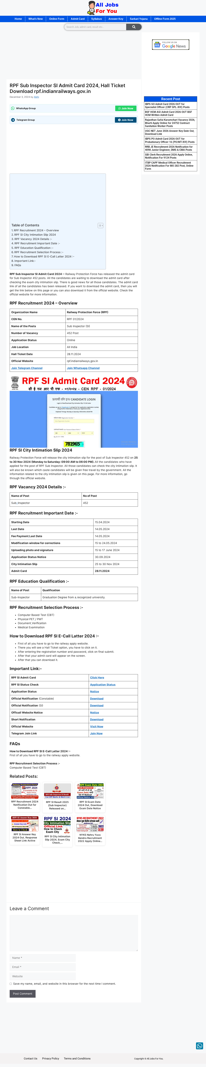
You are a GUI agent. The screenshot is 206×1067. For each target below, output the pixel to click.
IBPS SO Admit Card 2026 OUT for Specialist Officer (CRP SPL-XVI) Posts (167, 106)
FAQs (17, 265)
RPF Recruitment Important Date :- (37, 243)
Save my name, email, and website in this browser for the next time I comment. (64, 983)
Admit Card (78, 18)
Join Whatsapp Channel (83, 368)
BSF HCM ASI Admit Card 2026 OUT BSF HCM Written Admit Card (168, 113)
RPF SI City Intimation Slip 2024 (35, 234)
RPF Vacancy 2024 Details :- (33, 239)
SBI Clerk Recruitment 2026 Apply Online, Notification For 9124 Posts (169, 156)
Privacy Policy (50, 1058)
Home (18, 18)
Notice (94, 712)
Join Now (127, 108)
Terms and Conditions (77, 1058)
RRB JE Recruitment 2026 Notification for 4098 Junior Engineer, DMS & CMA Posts (169, 148)
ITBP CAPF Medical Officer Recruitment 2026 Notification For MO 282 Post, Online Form (169, 165)
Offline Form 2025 (165, 18)
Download (96, 698)
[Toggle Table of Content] (99, 225)
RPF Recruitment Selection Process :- (38, 252)
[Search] (134, 27)
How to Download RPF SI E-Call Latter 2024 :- (44, 256)
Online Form (56, 18)
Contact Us (30, 1058)
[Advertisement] (73, 55)
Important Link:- (25, 260)
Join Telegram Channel (26, 368)
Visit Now (96, 726)
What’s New (35, 18)
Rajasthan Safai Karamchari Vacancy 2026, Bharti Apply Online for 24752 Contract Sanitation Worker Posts (170, 122)
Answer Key (115, 18)
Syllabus (96, 18)
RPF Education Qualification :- (33, 247)
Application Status (103, 684)
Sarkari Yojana (139, 18)
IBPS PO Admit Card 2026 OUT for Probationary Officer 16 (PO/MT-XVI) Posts (170, 140)
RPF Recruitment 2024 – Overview (36, 230)
